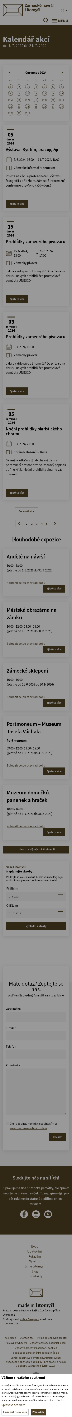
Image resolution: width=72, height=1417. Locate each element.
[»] (61, 73)
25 (36, 106)
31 (27, 113)
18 (36, 100)
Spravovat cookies (13, 1405)
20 (53, 100)
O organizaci (27, 1338)
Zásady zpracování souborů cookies (36, 1348)
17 (27, 100)
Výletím (34, 1261)
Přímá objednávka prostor (52, 1338)
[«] (10, 73)
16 (19, 100)
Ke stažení (11, 1338)
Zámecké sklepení (27, 670)
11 (36, 93)
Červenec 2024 (35, 73)
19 (44, 100)
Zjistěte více (17, 204)
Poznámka (13, 1065)
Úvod (34, 1246)
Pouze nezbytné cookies (15, 1412)
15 (10, 100)
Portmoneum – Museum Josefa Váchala (34, 727)
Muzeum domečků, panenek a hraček (28, 796)
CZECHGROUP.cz (12, 1323)
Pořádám (34, 1256)
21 (61, 100)
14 (61, 93)
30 (19, 113)
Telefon (11, 1046)
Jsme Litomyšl (35, 1266)
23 (19, 106)
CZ (62, 10)
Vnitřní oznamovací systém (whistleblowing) (36, 1357)
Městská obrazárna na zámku (31, 613)
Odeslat (57, 1137)
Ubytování (34, 1251)
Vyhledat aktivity (36, 926)
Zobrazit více (26, 511)
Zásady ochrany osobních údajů (48, 1343)
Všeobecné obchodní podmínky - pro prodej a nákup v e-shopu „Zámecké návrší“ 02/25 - (36, 1363)
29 (10, 113)
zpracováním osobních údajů (28, 1128)
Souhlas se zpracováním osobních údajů (36, 1352)
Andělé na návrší (26, 556)
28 (61, 106)
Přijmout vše (38, 1412)
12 (44, 93)
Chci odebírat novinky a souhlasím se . (34, 1126)
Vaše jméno (13, 1009)
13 (53, 93)
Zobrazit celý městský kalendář (36, 849)
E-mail (11, 1028)
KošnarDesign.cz (29, 1319)
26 (44, 106)
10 (27, 93)
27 (53, 106)
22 (10, 106)
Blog (34, 1271)
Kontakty (36, 1276)
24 (27, 106)
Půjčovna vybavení (16, 1343)
